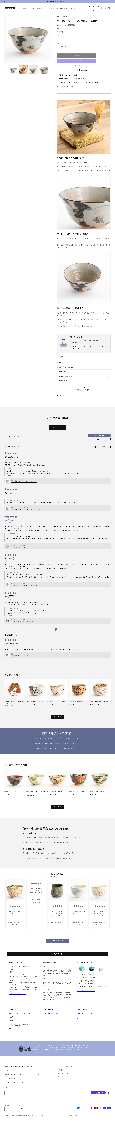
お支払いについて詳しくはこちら (17, 994)
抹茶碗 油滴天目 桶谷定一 (12, 791)
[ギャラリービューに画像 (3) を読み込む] (43, 69)
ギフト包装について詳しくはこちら (86, 991)
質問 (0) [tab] (16, 446)
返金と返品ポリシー (64, 1073)
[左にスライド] (6, 70)
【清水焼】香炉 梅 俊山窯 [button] (19, 656)
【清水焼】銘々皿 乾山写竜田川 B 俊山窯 (14, 702)
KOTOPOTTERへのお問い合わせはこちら (87, 1013)
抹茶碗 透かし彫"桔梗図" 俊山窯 (35, 701)
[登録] (35, 1093)
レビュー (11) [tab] (9, 446)
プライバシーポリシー (64, 1076)
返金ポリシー (49, 1115)
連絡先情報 (69, 1115)
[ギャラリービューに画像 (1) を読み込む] (13, 69)
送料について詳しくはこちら (16, 1028)
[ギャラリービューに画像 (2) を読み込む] (23, 69)
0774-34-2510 (82, 1016)
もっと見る (57, 717)
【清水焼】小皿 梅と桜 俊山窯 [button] (21, 547)
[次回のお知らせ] (78, 1)
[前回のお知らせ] (37, 1)
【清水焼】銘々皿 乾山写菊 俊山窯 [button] (22, 621)
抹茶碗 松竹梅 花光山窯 (97, 791)
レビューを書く (99, 435)
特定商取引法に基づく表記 (38, 1115)
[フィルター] (97, 446)
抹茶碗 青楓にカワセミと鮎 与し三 (35, 792)
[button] (24, 8)
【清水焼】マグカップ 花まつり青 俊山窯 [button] (24, 482)
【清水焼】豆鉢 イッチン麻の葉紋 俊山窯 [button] (24, 585)
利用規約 (60, 1070)
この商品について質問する (67, 86)
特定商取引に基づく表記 (65, 1067)
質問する (99, 439)
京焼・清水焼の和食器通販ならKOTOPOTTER (19, 1115)
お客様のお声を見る (57, 941)
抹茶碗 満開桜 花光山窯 (54, 791)
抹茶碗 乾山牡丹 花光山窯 (76, 791)
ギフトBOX (60, 43)
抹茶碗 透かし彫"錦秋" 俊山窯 (78, 701)
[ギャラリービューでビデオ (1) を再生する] (33, 69)
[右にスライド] (50, 70)
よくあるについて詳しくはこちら (51, 1013)
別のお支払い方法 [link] (76, 65)
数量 (58, 35)
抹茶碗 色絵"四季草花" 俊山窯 (99, 701)
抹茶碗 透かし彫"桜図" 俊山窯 (56, 701)
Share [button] (60, 395)
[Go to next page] (62, 629)
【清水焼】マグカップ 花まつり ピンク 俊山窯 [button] (25, 509)
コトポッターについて (39, 1052)
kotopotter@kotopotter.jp (86, 1018)
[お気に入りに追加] (23, 697)
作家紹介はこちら (57, 427)
